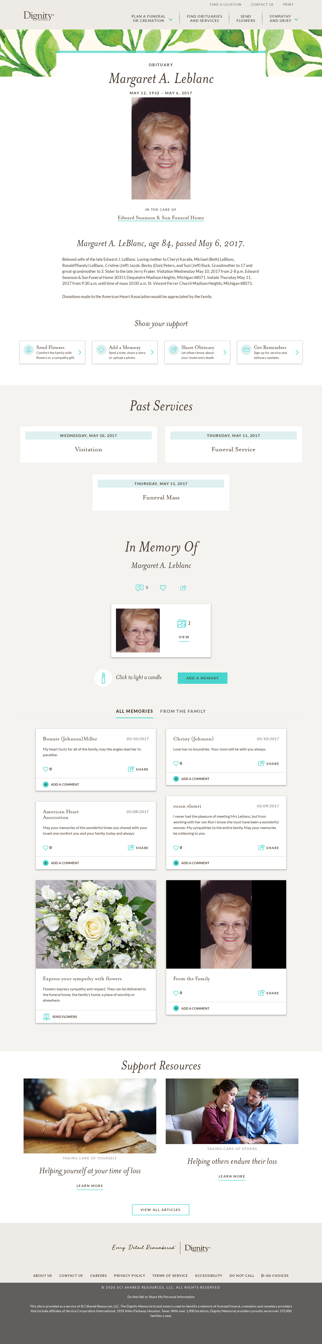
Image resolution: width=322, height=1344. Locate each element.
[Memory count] (140, 587)
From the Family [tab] (183, 711)
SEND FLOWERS (64, 1017)
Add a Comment (65, 784)
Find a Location (226, 4)
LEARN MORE (90, 1186)
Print (288, 4)
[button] (152, 18)
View (184, 637)
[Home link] (39, 16)
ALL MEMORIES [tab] (134, 711)
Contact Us (262, 4)
